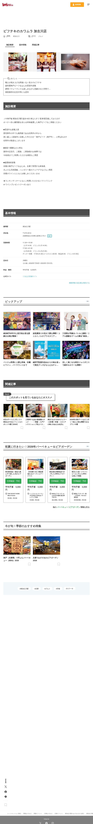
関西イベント (38, 813)
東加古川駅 (25, 588)
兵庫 (37, 588)
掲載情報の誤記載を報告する (79, 283)
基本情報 (10, 213)
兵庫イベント (59, 813)
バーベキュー (62, 507)
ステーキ (70, 588)
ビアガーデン (74, 507)
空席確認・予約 (13, 481)
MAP (49, 236)
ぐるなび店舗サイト (30, 276)
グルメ (47, 588)
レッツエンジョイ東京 (14, 813)
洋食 (58, 588)
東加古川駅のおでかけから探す (74, 813)
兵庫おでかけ (48, 813)
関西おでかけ (27, 813)
